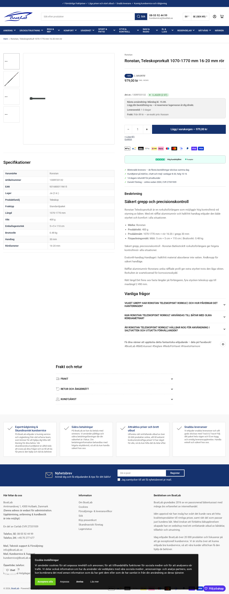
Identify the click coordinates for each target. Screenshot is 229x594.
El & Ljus (164, 30)
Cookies (83, 506)
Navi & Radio (146, 30)
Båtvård (203, 30)
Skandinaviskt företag (91, 524)
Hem (5, 39)
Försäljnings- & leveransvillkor (95, 511)
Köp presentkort (88, 520)
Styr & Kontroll (124, 30)
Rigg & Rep (50, 30)
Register (175, 473)
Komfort (69, 30)
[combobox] (94, 17)
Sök (81, 515)
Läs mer (94, 581)
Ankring (8, 30)
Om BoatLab (85, 502)
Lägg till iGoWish (130, 138)
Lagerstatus (85, 529)
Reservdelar (184, 30)
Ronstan (128, 54)
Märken (219, 30)
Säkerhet (86, 30)
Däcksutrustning (30, 30)
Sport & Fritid (102, 30)
